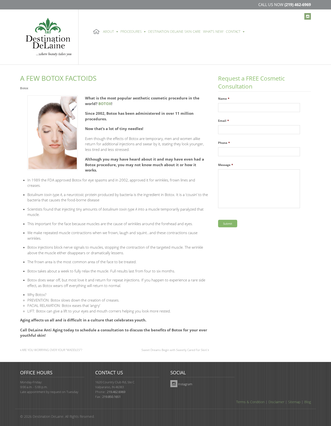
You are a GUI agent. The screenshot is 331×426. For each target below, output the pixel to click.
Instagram (184, 384)
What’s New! (213, 31)
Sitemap (294, 402)
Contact (233, 31)
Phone (224, 143)
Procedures (131, 31)
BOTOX (104, 103)
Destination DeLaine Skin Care (174, 31)
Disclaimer (276, 402)
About (108, 31)
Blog (307, 402)
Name (223, 99)
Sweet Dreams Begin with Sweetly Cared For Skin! (175, 350)
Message (225, 165)
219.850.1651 (111, 396)
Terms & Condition (250, 402)
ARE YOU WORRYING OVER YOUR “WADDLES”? (51, 350)
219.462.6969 (116, 392)
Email (223, 121)
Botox (24, 88)
